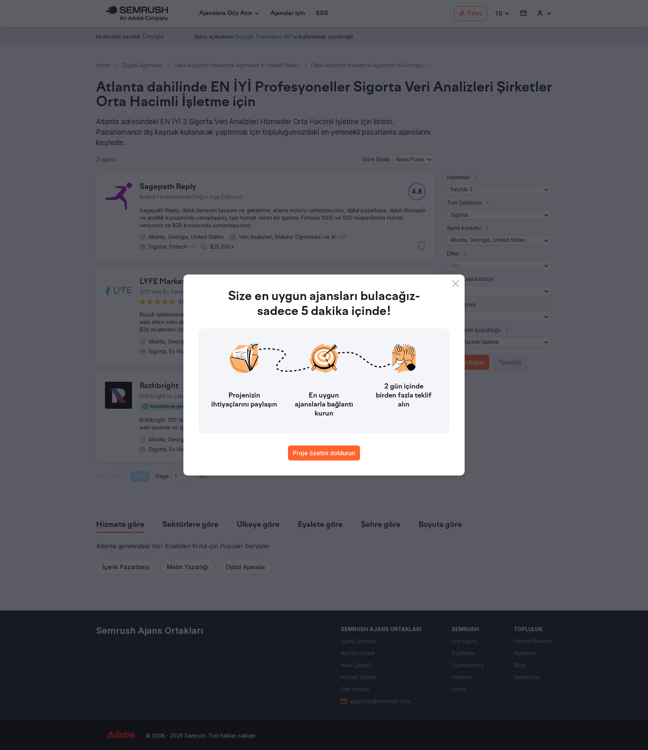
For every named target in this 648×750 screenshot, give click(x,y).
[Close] (456, 283)
